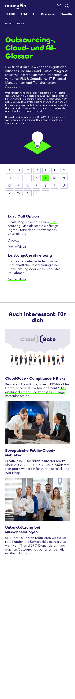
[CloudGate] (37, 350)
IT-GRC (10, 14)
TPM (24, 14)
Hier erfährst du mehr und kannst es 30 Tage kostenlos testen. (35, 392)
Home (8, 23)
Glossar (20, 23)
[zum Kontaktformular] (59, 6)
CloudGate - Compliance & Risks (35, 378)
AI (33, 14)
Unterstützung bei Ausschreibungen (22, 529)
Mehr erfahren (17, 247)
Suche (67, 6)
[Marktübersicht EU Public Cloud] (37, 422)
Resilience (48, 14)
